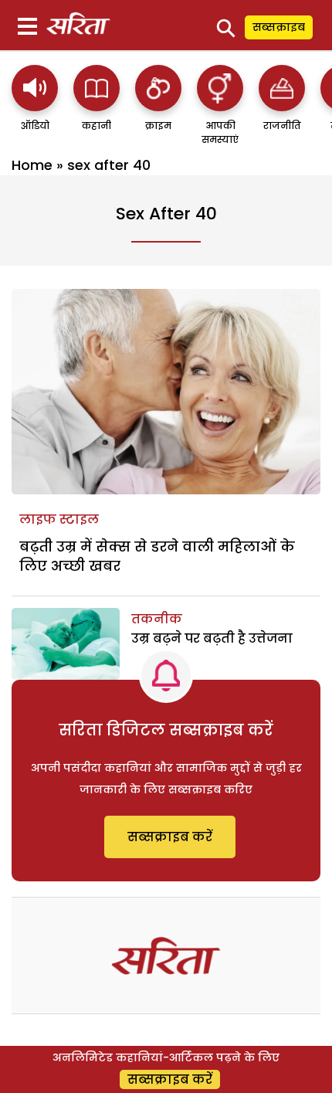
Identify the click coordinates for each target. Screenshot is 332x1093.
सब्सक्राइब (278, 27)
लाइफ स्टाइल (59, 519)
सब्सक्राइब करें (169, 837)
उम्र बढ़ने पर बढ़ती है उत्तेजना (212, 638)
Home (32, 165)
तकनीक (156, 619)
